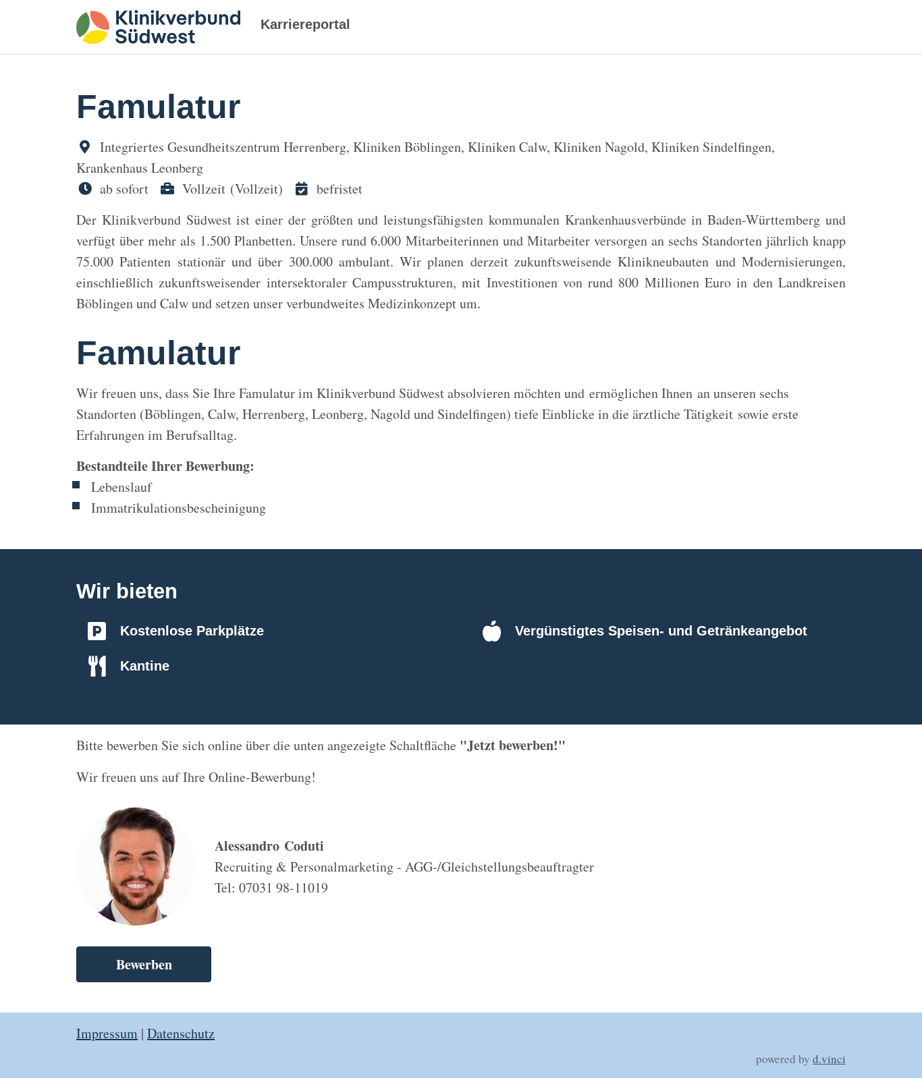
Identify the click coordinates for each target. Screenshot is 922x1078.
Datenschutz (181, 1033)
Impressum (107, 1033)
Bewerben (144, 964)
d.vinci (829, 1059)
